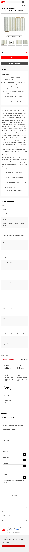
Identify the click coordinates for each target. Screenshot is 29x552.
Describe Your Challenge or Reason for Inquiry (13, 481)
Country (5, 474)
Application (6, 457)
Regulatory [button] (6, 515)
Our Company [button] (6, 507)
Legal (8, 527)
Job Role (5, 463)
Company (5, 446)
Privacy (12, 527)
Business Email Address (9, 429)
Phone (4, 469)
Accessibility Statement (12, 528)
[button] (7, 549)
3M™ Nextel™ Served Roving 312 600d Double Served (8, 389)
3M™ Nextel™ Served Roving (20, 367)
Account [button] (23, 5)
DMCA (23, 527)
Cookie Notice (5, 542)
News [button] (4, 511)
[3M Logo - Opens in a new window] (3, 2)
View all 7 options (15, 57)
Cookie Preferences (11, 530)
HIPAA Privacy (18, 527)
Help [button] (3, 520)
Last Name (6, 440)
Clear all (26, 49)
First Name (6, 435)
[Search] (23, 2)
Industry (5, 451)
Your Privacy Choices (11, 529)
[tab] (9, 359)
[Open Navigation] (27, 1)
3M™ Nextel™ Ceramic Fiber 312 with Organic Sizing (8, 367)
